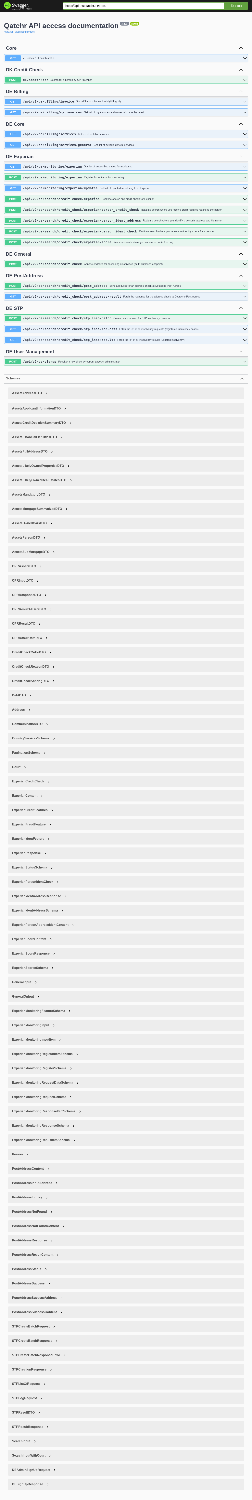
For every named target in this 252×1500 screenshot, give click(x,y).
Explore (236, 5)
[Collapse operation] (241, 48)
